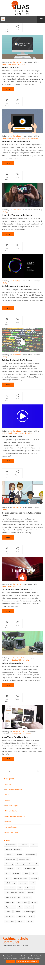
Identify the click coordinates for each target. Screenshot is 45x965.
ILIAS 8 (34, 873)
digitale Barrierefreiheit (13, 850)
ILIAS (10, 64)
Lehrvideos (23, 883)
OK (10, 961)
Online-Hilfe (29, 888)
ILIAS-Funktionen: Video (12, 436)
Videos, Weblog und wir (12, 663)
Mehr (8, 89)
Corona (34, 845)
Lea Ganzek (17, 210)
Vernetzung (21, 916)
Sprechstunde (22, 902)
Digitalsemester (24, 859)
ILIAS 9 (8, 878)
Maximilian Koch (18, 658)
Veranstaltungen (11, 827)
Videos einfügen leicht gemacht (16, 141)
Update (17, 912)
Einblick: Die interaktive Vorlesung (17, 360)
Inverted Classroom (20, 878)
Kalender (34, 878)
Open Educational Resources (15, 816)
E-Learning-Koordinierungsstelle (27, 864)
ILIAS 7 (7, 800)
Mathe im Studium (11, 811)
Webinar (20, 921)
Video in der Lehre (31, 138)
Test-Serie (29, 907)
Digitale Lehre (30, 854)
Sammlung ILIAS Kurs (13, 897)
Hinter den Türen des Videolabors (17, 215)
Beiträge (4, 64)
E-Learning (9, 864)
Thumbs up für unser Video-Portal (17, 589)
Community (23, 845)
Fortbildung (9, 869)
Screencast (27, 897)
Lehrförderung (10, 883)
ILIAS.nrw (16, 873)
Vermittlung (10, 916)
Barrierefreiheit (10, 845)
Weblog (30, 921)
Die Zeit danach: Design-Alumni (16, 286)
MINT (32, 883)
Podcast (8, 822)
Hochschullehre (30, 869)
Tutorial (8, 912)
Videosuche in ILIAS (10, 67)
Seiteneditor (10, 902)
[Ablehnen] (42, 959)
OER (20, 888)
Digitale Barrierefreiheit (13, 789)
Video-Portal (10, 921)
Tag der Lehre (10, 907)
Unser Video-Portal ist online (15, 737)
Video (31, 916)
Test (20, 907)
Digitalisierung (10, 859)
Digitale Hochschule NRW (14, 854)
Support (33, 902)
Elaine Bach (17, 62)
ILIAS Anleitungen (18, 64)
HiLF (19, 869)
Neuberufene (10, 888)
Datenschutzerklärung (27, 961)
